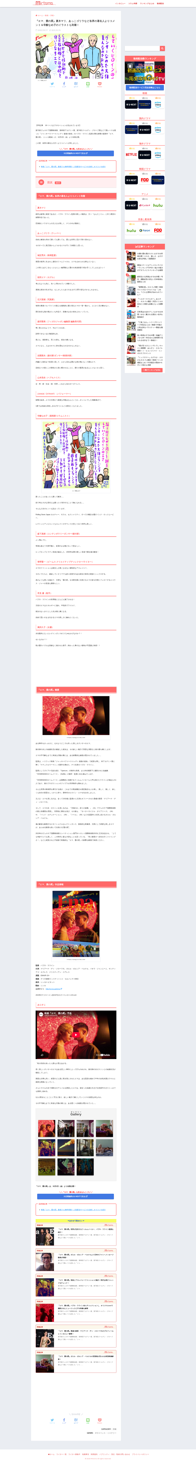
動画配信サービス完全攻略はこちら (144, 87)
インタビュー (120, 3)
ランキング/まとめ (147, 3)
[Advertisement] (76, 108)
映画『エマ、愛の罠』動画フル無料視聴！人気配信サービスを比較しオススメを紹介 (73, 167)
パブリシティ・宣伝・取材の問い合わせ (114, 1454)
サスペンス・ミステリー (106, 1433)
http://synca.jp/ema (53, 989)
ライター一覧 (61, 1454)
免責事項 (85, 1454)
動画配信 (160, 3)
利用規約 (94, 1454)
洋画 (114, 1429)
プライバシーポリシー (140, 1454)
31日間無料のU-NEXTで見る (74, 153)
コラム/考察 (132, 3)
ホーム (52, 1454)
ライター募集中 (74, 1454)
